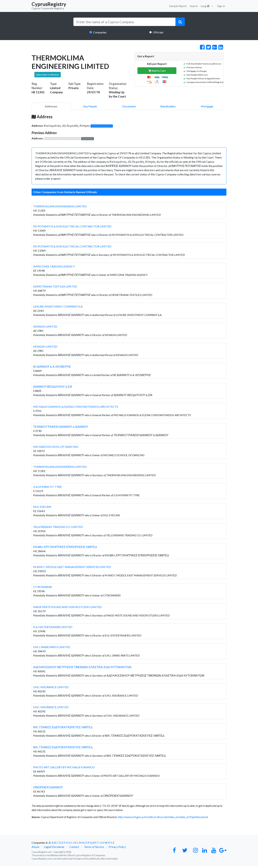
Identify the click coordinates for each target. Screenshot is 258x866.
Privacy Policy (117, 846)
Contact (74, 846)
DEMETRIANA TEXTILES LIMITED (55, 286)
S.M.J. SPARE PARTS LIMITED (51, 647)
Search (194, 6)
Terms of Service (94, 846)
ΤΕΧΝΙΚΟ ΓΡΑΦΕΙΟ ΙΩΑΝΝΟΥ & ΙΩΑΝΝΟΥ (60, 426)
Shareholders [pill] (168, 106)
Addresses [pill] (51, 106)
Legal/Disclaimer (54, 846)
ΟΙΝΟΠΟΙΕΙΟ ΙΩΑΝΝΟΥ (48, 787)
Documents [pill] (129, 106)
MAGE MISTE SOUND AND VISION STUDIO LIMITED (67, 607)
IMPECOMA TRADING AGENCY (54, 266)
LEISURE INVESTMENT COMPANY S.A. (58, 306)
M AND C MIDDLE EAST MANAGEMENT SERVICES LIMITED (72, 566)
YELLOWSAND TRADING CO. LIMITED (58, 526)
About (35, 846)
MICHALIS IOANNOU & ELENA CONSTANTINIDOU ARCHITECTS (75, 406)
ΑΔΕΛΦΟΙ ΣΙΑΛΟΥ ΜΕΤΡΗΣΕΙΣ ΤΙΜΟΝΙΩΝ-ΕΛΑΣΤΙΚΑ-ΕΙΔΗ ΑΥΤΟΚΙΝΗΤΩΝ (82, 667)
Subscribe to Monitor (47, 74)
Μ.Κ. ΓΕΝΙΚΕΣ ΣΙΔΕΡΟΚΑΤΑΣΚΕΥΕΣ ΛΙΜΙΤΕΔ (62, 727)
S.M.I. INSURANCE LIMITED (51, 687)
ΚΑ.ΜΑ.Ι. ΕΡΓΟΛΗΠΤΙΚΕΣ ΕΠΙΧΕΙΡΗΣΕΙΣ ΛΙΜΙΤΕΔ (65, 546)
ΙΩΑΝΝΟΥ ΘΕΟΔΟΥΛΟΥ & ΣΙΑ (52, 386)
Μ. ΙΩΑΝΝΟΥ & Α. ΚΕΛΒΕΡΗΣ (52, 366)
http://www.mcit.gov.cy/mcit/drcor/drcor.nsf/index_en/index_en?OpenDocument (163, 817)
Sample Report (178, 6)
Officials (158, 32)
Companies (100, 32)
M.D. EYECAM (42, 506)
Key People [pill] (90, 106)
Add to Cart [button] (158, 70)
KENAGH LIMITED (45, 326)
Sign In (221, 6)
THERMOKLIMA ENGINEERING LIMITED (60, 206)
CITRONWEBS (42, 587)
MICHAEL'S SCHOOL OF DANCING (55, 446)
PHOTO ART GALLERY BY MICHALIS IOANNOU (64, 767)
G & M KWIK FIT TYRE (47, 486)
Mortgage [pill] (207, 106)
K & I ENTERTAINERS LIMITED (52, 627)
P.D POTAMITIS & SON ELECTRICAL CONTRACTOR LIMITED (72, 226)
